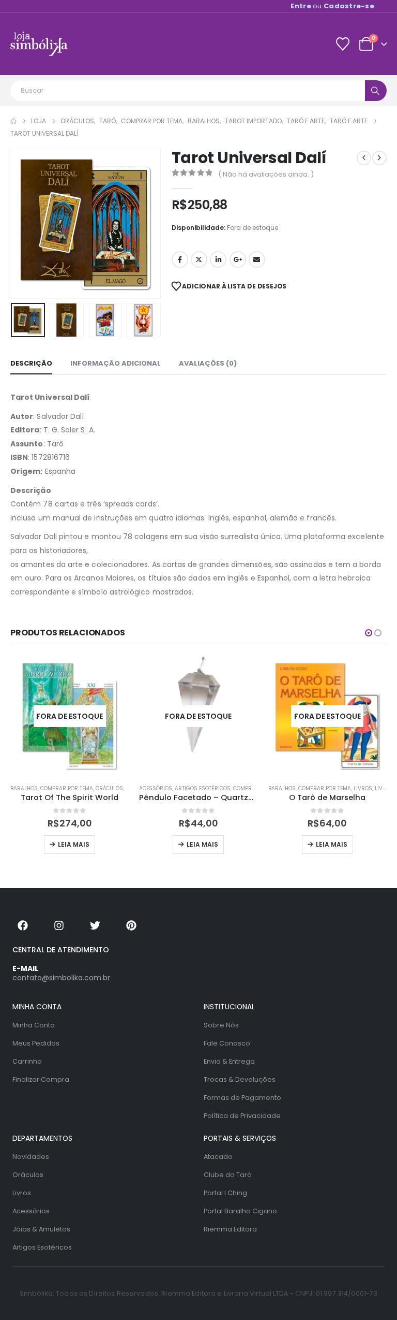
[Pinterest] (131, 925)
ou (332, 6)
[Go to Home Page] (13, 121)
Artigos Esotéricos (203, 788)
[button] (23, 223)
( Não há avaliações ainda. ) (266, 174)
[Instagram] (59, 925)
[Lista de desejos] (342, 44)
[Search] (376, 90)
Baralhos (24, 788)
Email (257, 259)
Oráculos (109, 788)
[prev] (364, 158)
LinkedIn (218, 259)
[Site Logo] (39, 44)
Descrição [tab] (31, 363)
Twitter (199, 259)
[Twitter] (95, 925)
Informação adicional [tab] (115, 363)
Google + (238, 259)
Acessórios (155, 788)
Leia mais (73, 844)
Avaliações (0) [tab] (208, 363)
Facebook (180, 259)
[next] (379, 158)
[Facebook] (22, 925)
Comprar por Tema (66, 788)
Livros (363, 788)
